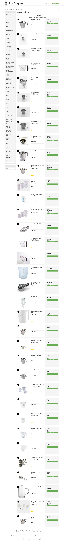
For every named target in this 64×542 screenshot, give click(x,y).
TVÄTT (7, 18)
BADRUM (7, 107)
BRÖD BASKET (8, 90)
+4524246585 (29, 535)
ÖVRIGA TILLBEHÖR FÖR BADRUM (9, 123)
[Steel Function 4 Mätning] (23, 82)
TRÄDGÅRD (7, 25)
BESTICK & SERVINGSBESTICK (10, 87)
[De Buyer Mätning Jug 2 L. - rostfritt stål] (23, 170)
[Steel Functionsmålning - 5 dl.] (23, 112)
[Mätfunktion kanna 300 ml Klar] (23, 418)
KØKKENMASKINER (8, 67)
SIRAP (7, 139)
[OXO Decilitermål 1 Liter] (23, 258)
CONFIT (7, 143)
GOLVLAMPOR (8, 127)
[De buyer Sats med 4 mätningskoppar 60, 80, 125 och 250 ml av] (23, 229)
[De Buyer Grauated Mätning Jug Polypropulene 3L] (23, 199)
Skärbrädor (8, 38)
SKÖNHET (7, 147)
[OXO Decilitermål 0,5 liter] (23, 68)
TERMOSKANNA (8, 98)
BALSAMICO (7, 142)
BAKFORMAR (8, 58)
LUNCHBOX (7, 70)
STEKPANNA (8, 59)
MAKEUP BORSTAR (8, 151)
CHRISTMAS (8, 17)
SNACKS (7, 146)
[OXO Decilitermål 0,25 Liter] (23, 243)
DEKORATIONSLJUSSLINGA (9, 130)
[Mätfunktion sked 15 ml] (23, 477)
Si (7, 43)
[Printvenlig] (58, 9)
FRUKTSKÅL (8, 94)
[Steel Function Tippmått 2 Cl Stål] (23, 39)
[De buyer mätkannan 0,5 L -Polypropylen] (23, 185)
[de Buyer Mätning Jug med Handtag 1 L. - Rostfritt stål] (23, 156)
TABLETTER (7, 91)
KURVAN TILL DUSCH (9, 121)
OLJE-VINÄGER (8, 86)
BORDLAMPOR (8, 126)
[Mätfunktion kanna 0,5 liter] (23, 360)
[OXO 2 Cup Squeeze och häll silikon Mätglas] (23, 272)
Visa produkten (52, 23)
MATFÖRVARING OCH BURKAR (10, 66)
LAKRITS (7, 138)
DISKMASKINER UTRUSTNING (10, 62)
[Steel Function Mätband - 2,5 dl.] (23, 97)
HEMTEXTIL (7, 22)
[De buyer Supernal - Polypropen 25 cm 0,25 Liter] (23, 506)
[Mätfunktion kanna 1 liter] (23, 24)
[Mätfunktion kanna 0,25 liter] (23, 345)
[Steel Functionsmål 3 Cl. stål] (23, 141)
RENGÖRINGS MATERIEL (9, 30)
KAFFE (7, 135)
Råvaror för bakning (8, 134)
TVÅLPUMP (7, 111)
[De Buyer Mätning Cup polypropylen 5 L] (23, 214)
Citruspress (8, 51)
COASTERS (7, 95)
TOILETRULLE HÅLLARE (9, 115)
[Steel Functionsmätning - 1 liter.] (23, 126)
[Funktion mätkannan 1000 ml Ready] (23, 404)
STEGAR (7, 29)
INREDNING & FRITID (8, 14)
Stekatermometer (9, 46)
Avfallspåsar (7, 75)
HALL (7, 21)
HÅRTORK (7, 150)
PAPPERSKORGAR (8, 79)
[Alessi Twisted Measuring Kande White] (23, 316)
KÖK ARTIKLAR (8, 54)
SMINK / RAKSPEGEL (9, 155)
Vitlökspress (8, 50)
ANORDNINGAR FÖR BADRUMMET (9, 120)
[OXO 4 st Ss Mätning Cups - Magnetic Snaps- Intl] (23, 287)
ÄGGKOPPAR (8, 106)
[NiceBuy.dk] (14, 4)
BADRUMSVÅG (8, 154)
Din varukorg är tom (54, 3)
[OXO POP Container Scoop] (23, 302)
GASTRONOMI (8, 34)
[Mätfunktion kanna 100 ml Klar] (23, 448)
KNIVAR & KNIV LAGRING (9, 55)
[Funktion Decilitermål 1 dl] (23, 375)
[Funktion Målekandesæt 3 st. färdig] (23, 389)
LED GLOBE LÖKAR (8, 131)
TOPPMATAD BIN (8, 82)
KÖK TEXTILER (8, 63)
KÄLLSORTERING (8, 83)
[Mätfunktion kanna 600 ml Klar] (23, 433)
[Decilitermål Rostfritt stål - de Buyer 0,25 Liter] (23, 521)
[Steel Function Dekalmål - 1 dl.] (23, 53)
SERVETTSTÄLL (8, 103)
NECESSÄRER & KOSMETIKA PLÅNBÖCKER (10, 157)
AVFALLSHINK (7, 74)
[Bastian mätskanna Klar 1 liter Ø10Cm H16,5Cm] (23, 491)
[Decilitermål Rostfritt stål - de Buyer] (23, 331)
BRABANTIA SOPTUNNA (9, 78)
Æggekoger (8, 42)
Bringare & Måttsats (9, 47)
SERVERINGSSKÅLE (9, 99)
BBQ (7, 26)
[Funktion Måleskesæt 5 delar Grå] (23, 462)
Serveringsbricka (8, 102)
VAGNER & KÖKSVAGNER (9, 71)
